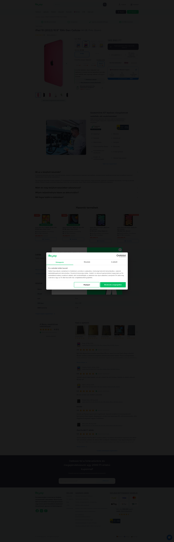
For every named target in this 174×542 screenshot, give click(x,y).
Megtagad (87, 285)
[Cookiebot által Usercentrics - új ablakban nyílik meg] (118, 256)
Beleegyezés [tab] (60, 262)
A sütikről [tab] (114, 262)
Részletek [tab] (87, 262)
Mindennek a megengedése (113, 285)
